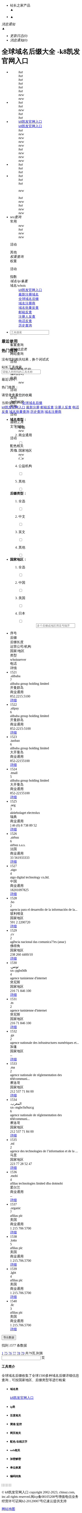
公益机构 (25, 466)
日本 (22, 613)
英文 (22, 532)
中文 (22, 516)
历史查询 (25, 325)
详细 (13, 700)
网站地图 (8, 1509)
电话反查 (25, 321)
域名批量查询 (19, 411)
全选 (22, 427)
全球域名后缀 (29, 299)
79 (22, 1353)
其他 (22, 481)
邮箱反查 (25, 312)
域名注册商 (27, 303)
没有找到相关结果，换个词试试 (25, 359)
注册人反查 (27, 316)
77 (14, 1353)
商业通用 (25, 435)
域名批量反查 (29, 307)
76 (10, 1353)
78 (18, 1353)
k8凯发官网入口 (30, 121)
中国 (22, 582)
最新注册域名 (29, 294)
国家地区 (25, 450)
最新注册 (33, 407)
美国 (22, 598)
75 (6, 1353)
